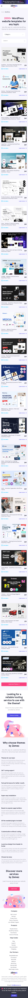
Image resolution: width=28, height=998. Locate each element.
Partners (13, 916)
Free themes (13, 932)
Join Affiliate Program (13, 922)
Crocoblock (14, 957)
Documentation (13, 947)
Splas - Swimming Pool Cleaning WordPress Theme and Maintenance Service (10, 462)
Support (13, 943)
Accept (14, 995)
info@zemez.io (16, 985)
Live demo (5, 68)
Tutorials (13, 945)
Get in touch (13, 914)
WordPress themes (13, 930)
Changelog (13, 949)
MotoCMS (13, 959)
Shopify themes (13, 928)
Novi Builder (14, 967)
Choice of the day (13, 934)
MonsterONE (13, 965)
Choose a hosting (14, 715)
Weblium (13, 961)
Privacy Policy (13, 918)
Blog (14, 941)
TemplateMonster (13, 955)
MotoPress (13, 963)
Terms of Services (13, 920)
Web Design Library (13, 969)
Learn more (22, 68)
